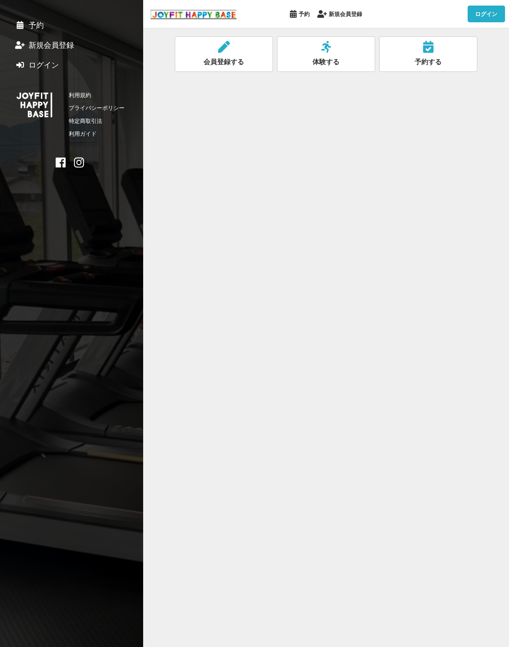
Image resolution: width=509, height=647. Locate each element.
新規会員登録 (345, 13)
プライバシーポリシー (96, 107)
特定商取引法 (85, 120)
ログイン (486, 13)
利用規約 (80, 95)
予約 (304, 13)
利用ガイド (83, 133)
